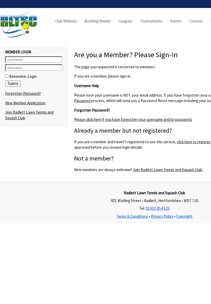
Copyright (184, 216)
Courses (196, 21)
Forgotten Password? (23, 93)
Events (175, 21)
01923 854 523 (158, 208)
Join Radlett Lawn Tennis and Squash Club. (168, 169)
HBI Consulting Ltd (170, 251)
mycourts (95, 251)
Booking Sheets (97, 21)
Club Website (66, 21)
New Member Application (25, 102)
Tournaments (151, 21)
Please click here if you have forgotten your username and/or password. (133, 119)
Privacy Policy (162, 216)
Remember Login (22, 76)
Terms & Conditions (132, 216)
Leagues (125, 21)
